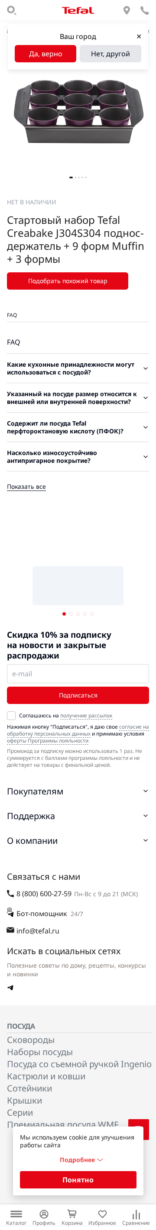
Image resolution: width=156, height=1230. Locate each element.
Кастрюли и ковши (46, 1076)
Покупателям (35, 791)
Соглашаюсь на (65, 715)
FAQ (12, 315)
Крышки (24, 1100)
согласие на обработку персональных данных (78, 730)
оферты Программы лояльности (47, 740)
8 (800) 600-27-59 (44, 893)
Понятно (78, 1180)
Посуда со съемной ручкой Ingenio (79, 1064)
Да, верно (45, 53)
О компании (32, 840)
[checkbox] (11, 715)
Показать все (26, 486)
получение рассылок (86, 715)
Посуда (21, 1026)
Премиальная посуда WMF (62, 1124)
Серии (20, 1112)
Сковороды (31, 1040)
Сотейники (29, 1088)
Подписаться (78, 695)
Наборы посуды (40, 1052)
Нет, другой (110, 53)
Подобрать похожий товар (67, 281)
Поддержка (31, 816)
